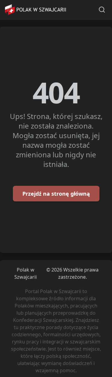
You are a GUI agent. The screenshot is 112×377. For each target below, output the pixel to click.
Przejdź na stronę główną (56, 193)
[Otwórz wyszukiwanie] (101, 9)
